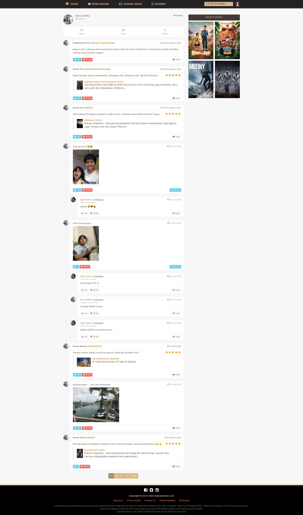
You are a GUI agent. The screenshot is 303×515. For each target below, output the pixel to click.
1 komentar (175, 190)
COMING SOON (132, 4)
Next (134, 476)
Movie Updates (167, 500)
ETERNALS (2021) (93, 120)
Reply (177, 60)
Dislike (88, 60)
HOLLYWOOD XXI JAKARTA (105, 359)
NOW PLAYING (100, 4)
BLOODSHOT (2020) (94, 450)
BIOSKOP (160, 4)
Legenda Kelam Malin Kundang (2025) (103, 82)
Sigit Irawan (86, 200)
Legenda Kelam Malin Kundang (97, 69)
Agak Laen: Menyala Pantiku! (102, 43)
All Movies (184, 500)
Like (78, 60)
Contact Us (150, 500)
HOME (74, 4)
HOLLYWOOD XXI (94, 346)
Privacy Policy (134, 500)
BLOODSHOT (89, 438)
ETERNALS (88, 108)
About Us (118, 500)
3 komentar (175, 267)
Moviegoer (179, 15)
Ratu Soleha (86, 300)
